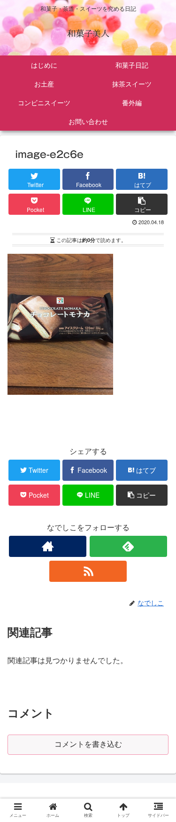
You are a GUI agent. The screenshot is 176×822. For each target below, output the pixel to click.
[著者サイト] (47, 546)
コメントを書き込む (88, 744)
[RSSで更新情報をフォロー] (88, 571)
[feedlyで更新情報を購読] (128, 546)
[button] (159, 789)
